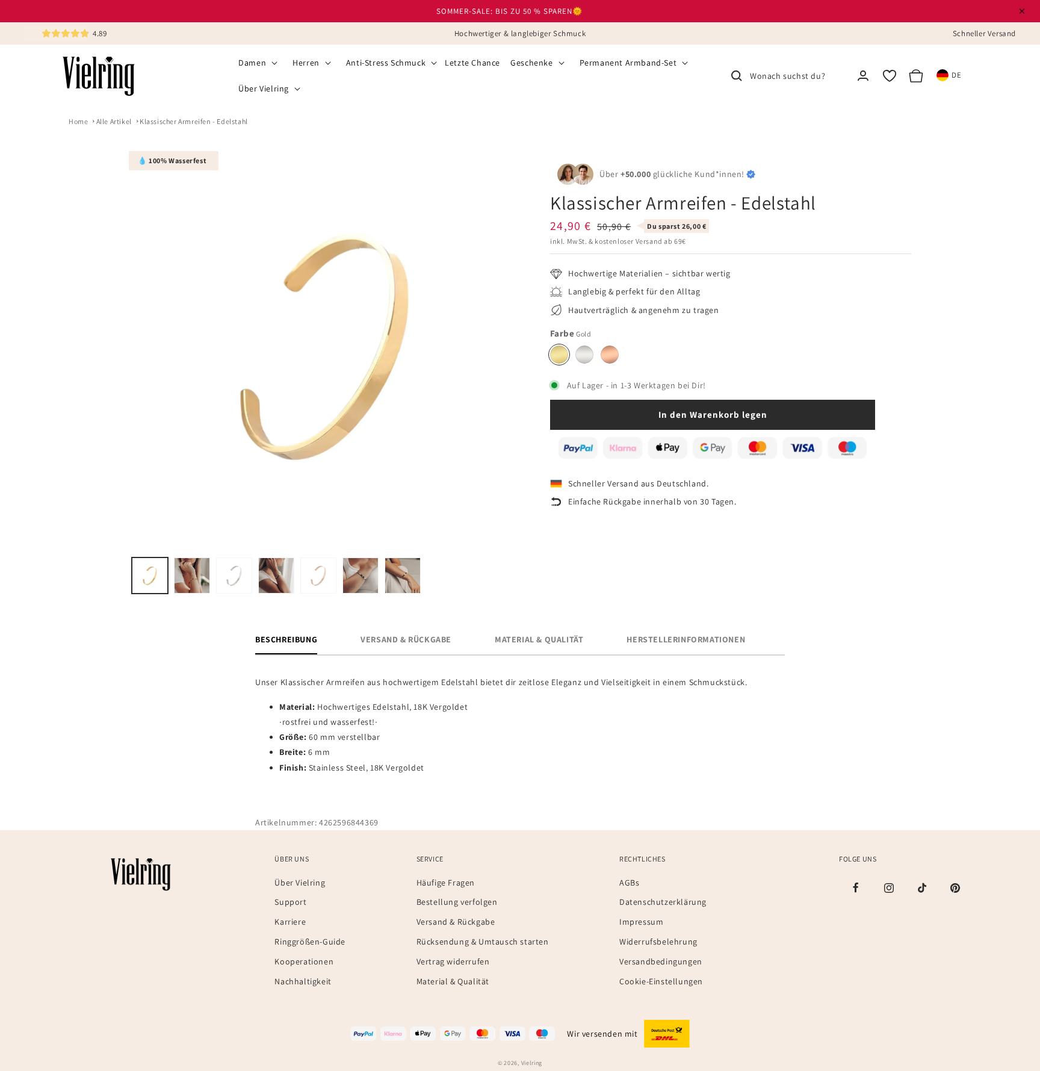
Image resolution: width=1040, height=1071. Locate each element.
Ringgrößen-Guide (309, 941)
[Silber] (584, 355)
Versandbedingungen (660, 961)
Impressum (641, 921)
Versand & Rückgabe (455, 921)
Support (290, 901)
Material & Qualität (452, 980)
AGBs (629, 882)
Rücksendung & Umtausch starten (482, 941)
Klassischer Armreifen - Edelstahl (194, 121)
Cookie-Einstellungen (661, 980)
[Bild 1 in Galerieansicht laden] (150, 575)
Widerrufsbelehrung (658, 941)
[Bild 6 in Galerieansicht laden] (360, 575)
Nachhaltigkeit (302, 980)
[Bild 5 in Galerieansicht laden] (318, 575)
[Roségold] (610, 355)
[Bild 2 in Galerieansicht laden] (192, 575)
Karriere (290, 921)
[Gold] (559, 355)
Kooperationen (303, 961)
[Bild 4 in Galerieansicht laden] (276, 575)
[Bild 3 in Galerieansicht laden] (234, 575)
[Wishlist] (889, 76)
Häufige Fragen (445, 882)
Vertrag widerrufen (453, 961)
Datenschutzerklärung (663, 901)
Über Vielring (299, 882)
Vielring (532, 1063)
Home (78, 121)
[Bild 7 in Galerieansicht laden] (403, 575)
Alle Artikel (114, 121)
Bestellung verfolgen (457, 901)
